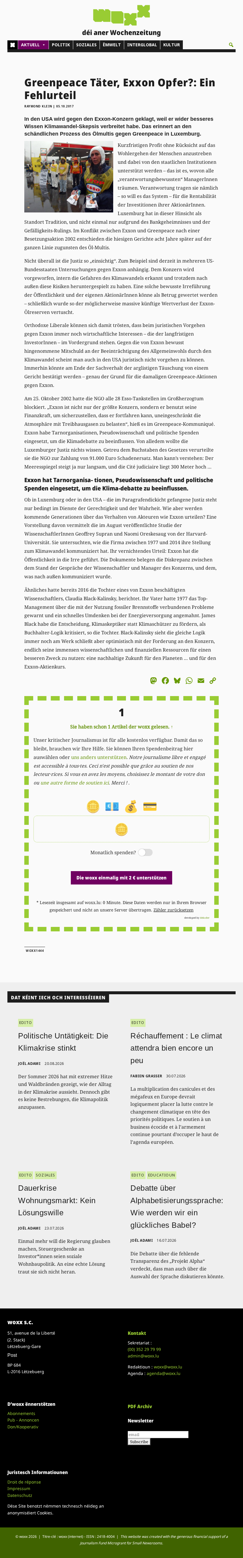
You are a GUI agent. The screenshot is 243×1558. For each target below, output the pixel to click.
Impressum (18, 1488)
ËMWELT (112, 44)
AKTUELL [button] (30, 44)
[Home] (12, 44)
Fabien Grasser (146, 1076)
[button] (231, 44)
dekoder (205, 917)
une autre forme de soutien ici (74, 782)
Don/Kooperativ (22, 1427)
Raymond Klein (38, 106)
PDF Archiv (140, 1406)
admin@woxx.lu (143, 1356)
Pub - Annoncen (23, 1420)
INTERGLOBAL (142, 44)
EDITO (25, 1022)
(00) (144, 1349)
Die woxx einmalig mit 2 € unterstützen (121, 877)
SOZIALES (86, 44)
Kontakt (137, 1333)
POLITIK (61, 44)
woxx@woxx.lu (168, 1367)
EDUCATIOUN (161, 1175)
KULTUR (171, 44)
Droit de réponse (24, 1482)
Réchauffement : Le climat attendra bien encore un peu (176, 1048)
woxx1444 (35, 951)
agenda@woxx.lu (163, 1373)
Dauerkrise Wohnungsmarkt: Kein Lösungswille (57, 1200)
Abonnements (21, 1413)
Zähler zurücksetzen (174, 910)
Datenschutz (19, 1495)
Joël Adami (29, 1063)
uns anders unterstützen (99, 757)
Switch (140, 853)
